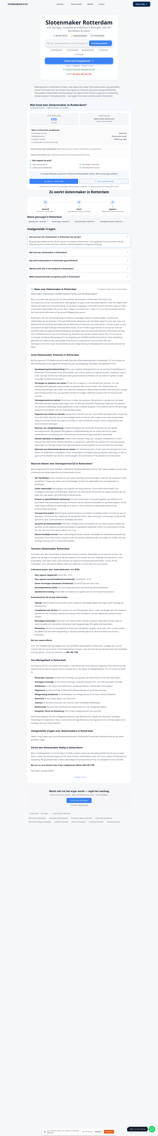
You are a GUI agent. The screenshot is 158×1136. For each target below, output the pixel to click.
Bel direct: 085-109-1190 (82, 74)
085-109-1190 (83, 805)
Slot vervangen (72, 50)
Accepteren (109, 1132)
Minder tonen (80, 777)
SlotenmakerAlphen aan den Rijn (81, 818)
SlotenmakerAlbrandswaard (58, 818)
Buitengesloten (56, 50)
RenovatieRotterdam (113, 822)
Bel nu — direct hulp (55, 181)
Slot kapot (79, 54)
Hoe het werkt (76, 4)
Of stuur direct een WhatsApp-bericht (80, 69)
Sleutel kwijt (102, 50)
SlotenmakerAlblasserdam (37, 818)
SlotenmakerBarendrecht (103, 818)
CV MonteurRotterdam (96, 822)
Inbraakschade (88, 50)
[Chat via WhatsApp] (152, 1129)
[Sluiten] (127, 1127)
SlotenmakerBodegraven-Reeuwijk (39, 822)
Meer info (50, 1133)
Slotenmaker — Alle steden (39, 814)
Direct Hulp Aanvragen (79, 800)
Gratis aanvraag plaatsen (77, 60)
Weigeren (98, 1132)
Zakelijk (90, 4)
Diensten (60, 4)
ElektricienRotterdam (78, 822)
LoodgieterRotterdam (61, 822)
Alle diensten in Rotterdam (62, 814)
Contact (101, 4)
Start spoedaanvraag (105, 181)
